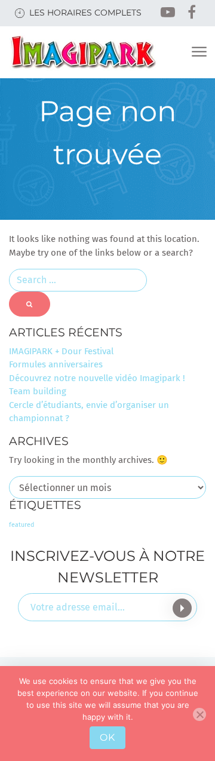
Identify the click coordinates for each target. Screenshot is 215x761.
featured (21, 525)
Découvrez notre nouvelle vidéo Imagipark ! (97, 378)
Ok (107, 737)
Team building (37, 391)
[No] (199, 714)
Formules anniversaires (56, 364)
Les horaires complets (85, 12)
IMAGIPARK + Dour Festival (61, 351)
